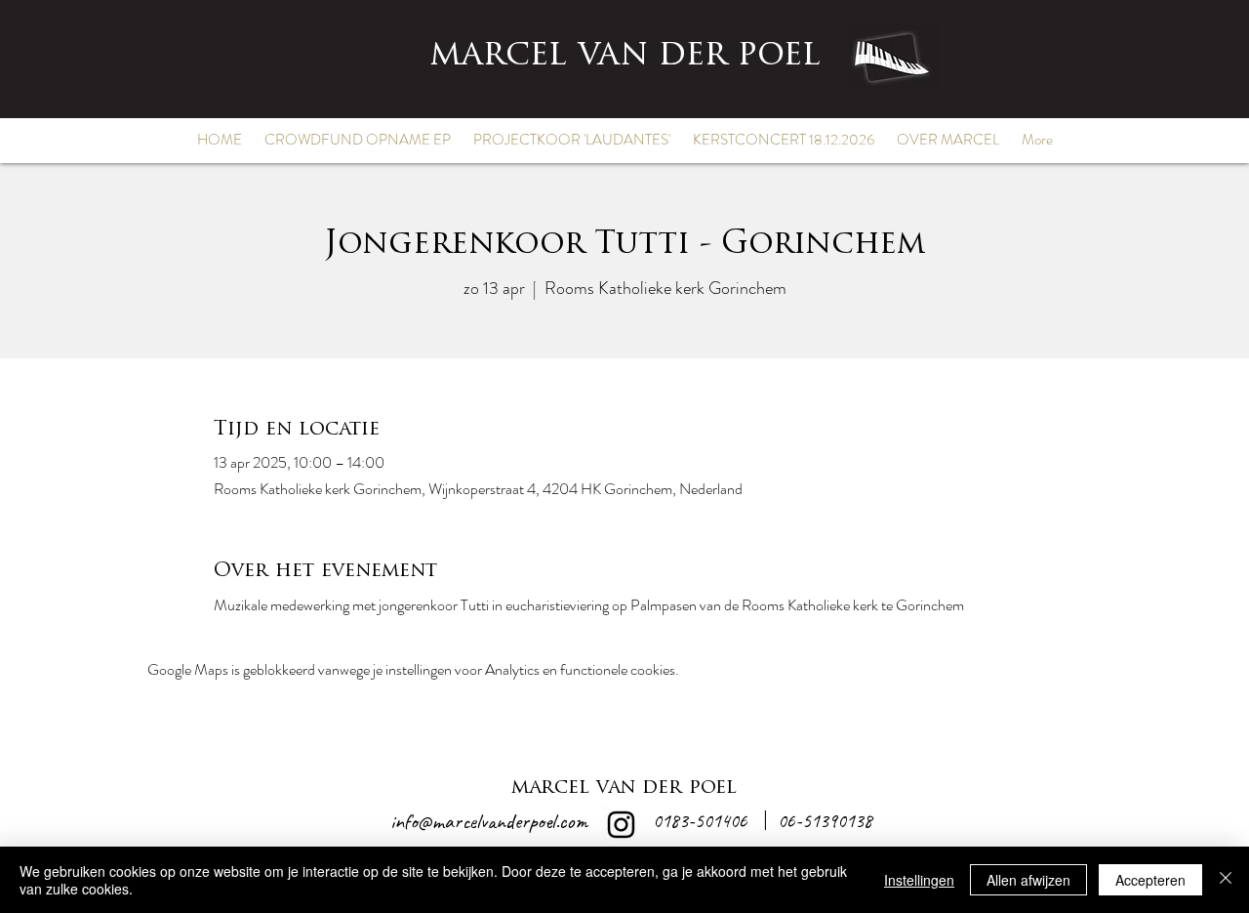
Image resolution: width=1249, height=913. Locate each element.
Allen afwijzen (1028, 880)
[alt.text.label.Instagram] (621, 825)
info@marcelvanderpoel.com (488, 821)
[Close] (1225, 879)
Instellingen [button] (919, 880)
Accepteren (1150, 880)
